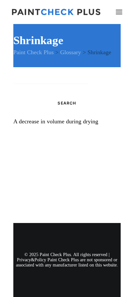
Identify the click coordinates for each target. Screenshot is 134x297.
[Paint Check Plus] (56, 12)
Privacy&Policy (31, 259)
